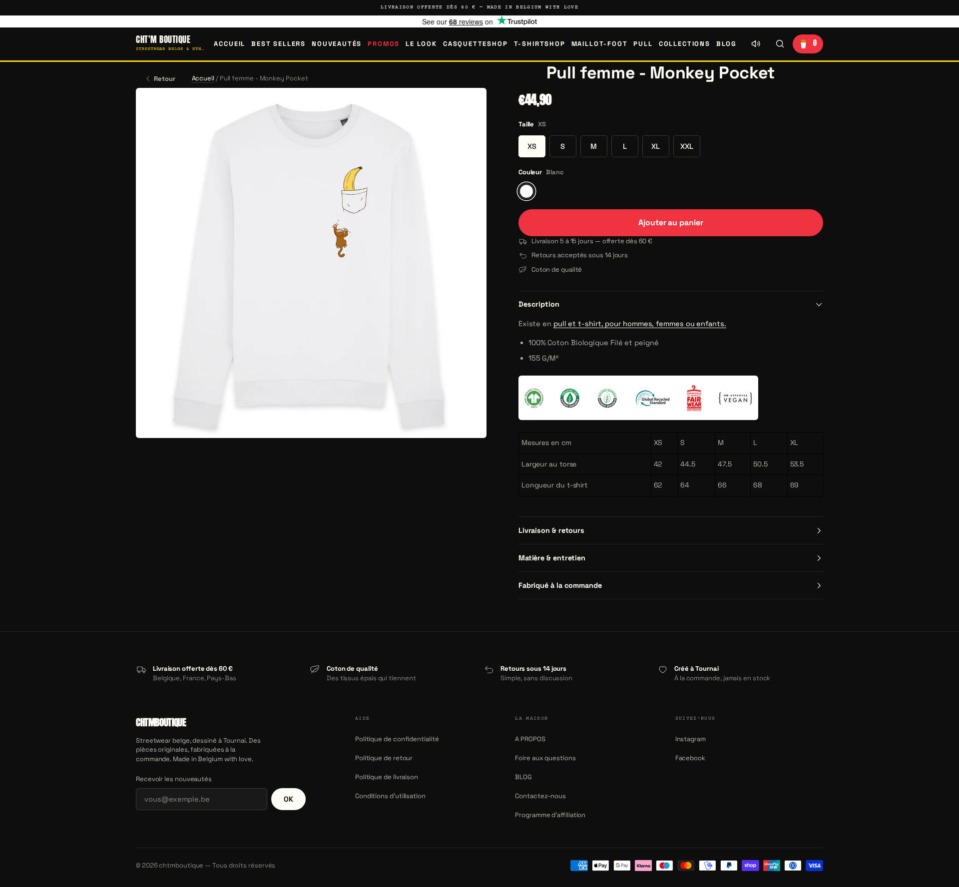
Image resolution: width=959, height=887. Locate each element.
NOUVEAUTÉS (337, 43)
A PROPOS (530, 739)
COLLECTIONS (684, 43)
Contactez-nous (540, 796)
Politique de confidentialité (397, 739)
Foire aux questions (545, 758)
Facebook (690, 758)
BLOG (726, 43)
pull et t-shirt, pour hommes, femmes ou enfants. (639, 323)
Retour (164, 78)
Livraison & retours (551, 530)
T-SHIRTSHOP (539, 43)
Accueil (229, 43)
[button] (529, 73)
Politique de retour (384, 758)
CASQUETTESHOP (475, 43)
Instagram (690, 739)
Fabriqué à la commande (560, 585)
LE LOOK (421, 43)
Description (538, 304)
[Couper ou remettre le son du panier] (756, 44)
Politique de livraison (386, 777)
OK (288, 799)
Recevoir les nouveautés (174, 779)
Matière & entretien (551, 557)
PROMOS (384, 43)
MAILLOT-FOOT (599, 43)
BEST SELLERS (278, 43)
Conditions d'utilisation (390, 796)
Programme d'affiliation (550, 815)
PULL (642, 43)
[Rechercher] (780, 44)
